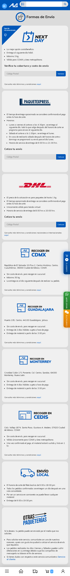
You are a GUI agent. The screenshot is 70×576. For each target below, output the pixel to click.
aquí (39, 84)
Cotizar (61, 157)
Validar (61, 74)
